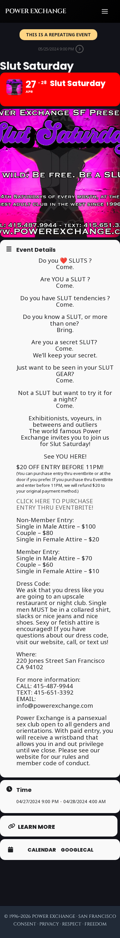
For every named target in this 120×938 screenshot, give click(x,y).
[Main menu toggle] (104, 11)
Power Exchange (35, 11)
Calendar (42, 850)
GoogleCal (77, 850)
